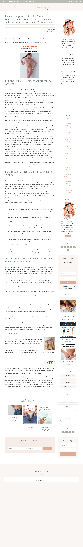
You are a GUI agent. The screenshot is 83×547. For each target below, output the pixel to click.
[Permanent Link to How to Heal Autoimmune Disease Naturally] (15, 415)
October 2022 (68, 153)
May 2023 (68, 137)
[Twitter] (67, 108)
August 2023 (68, 130)
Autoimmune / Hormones (19, 25)
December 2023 (68, 121)
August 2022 (68, 158)
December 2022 (68, 148)
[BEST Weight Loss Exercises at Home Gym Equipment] (68, 352)
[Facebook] (47, 31)
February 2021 (68, 186)
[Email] (68, 250)
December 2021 (68, 174)
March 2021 (68, 183)
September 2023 (68, 128)
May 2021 (68, 179)
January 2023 (68, 146)
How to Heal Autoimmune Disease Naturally (14, 418)
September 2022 (68, 155)
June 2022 (68, 162)
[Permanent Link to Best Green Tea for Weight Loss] (30, 424)
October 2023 (68, 125)
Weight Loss (68, 379)
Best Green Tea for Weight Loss (30, 426)
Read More (68, 236)
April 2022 (68, 167)
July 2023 (68, 132)
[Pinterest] (49, 31)
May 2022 (68, 165)
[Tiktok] (74, 247)
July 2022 (68, 160)
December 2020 (68, 190)
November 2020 (68, 192)
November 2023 (68, 123)
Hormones (28, 25)
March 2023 (68, 141)
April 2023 (68, 139)
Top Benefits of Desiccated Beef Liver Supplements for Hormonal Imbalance (45, 428)
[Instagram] (51, 31)
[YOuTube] (71, 247)
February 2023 (68, 144)
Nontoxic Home (68, 386)
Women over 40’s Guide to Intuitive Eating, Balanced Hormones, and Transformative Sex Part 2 (68, 317)
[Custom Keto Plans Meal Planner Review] (68, 330)
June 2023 (68, 134)
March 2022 (68, 169)
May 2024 (68, 118)
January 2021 (68, 188)
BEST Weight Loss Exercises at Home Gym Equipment (68, 363)
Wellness (40, 25)
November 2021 (68, 176)
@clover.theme (41, 474)
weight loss (34, 25)
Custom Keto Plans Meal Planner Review (68, 340)
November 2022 (68, 151)
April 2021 (68, 181)
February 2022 (68, 172)
